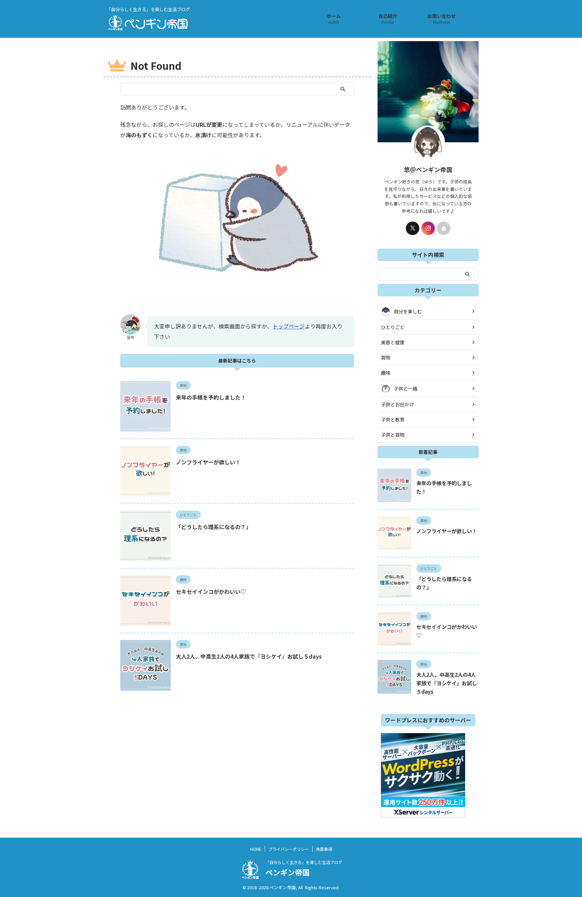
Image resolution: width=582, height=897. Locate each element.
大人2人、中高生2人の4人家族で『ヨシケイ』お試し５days (249, 656)
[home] (443, 228)
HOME (255, 849)
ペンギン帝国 (287, 872)
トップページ (288, 326)
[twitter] (412, 228)
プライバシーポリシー (288, 849)
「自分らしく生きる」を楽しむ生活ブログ (303, 862)
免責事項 (324, 849)
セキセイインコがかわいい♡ (211, 591)
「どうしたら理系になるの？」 (213, 527)
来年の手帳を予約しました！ (211, 397)
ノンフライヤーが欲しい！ (208, 462)
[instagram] (428, 228)
